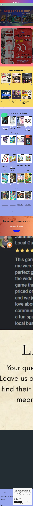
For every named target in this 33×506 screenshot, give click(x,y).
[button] (2, 4)
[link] (22, 503)
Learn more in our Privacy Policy (18, 498)
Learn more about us (16, 499)
